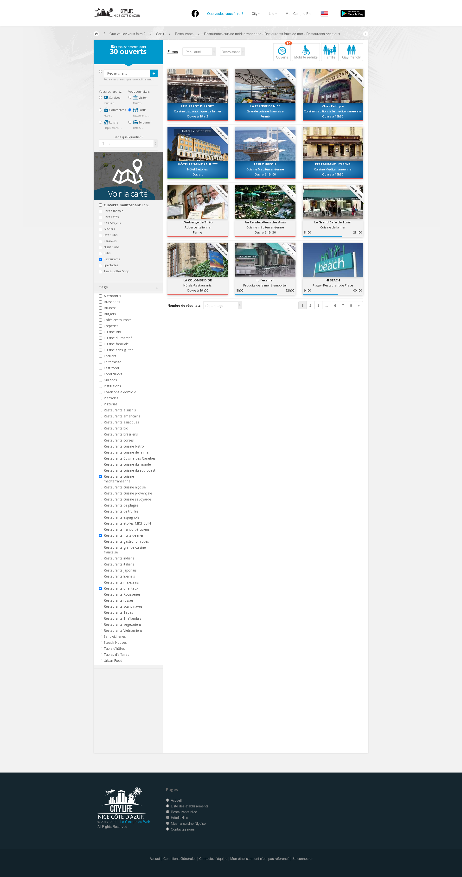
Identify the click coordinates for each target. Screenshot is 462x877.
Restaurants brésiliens (121, 434)
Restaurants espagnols (121, 517)
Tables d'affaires (116, 654)
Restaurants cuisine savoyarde (127, 499)
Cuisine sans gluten (119, 350)
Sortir (142, 110)
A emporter (113, 295)
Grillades (110, 380)
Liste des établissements (189, 806)
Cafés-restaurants (118, 320)
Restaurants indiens (119, 558)
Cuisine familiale (116, 344)
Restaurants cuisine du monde (127, 464)
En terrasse (112, 362)
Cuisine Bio (112, 332)
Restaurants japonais (120, 570)
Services (114, 98)
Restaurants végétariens (122, 624)
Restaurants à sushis (120, 410)
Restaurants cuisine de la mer (127, 452)
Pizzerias (110, 404)
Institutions (112, 386)
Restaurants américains (122, 416)
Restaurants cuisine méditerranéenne (119, 478)
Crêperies (111, 326)
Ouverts (283, 51)
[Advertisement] (128, 718)
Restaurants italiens (119, 564)
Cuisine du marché (118, 338)
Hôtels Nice (179, 817)
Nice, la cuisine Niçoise (188, 823)
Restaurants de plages (121, 505)
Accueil (176, 800)
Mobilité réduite (306, 57)
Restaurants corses (119, 440)
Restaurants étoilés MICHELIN (127, 523)
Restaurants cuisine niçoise (125, 487)
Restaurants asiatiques (121, 422)
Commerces (117, 110)
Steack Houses (115, 642)
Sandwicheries (115, 636)
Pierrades (111, 398)
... (326, 305)
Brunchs (110, 307)
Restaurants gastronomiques (126, 541)
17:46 (126, 205)
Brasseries (112, 301)
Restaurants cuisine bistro (124, 446)
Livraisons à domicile (120, 392)
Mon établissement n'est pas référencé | (260, 858)
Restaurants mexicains (121, 582)
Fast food (111, 368)
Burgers (110, 314)
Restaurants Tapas (118, 612)
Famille (329, 57)
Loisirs (113, 122)
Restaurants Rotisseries (122, 594)
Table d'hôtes (114, 648)
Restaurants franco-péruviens (127, 529)
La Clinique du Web (135, 821)
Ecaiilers (110, 356)
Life (271, 13)
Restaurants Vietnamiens (123, 630)
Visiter (142, 98)
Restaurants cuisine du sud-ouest (129, 470)
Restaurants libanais (119, 576)
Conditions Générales (179, 858)
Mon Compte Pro (299, 13)
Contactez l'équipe (213, 858)
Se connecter (302, 858)
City (254, 13)
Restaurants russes (119, 600)
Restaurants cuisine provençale (128, 493)
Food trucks (113, 374)
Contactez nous (183, 829)
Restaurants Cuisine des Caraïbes (130, 458)
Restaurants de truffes (121, 511)
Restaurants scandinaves (123, 606)
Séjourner (145, 122)
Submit (154, 73)
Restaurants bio (116, 428)
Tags (103, 287)
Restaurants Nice (184, 811)
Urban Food (113, 660)
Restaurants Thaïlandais (122, 618)
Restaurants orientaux (121, 588)
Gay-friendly (351, 57)
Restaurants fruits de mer (123, 535)
